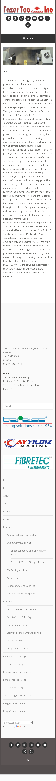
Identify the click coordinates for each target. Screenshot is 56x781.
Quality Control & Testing (19, 542)
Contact (7, 511)
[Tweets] (47, 18)
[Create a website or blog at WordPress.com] (28, 759)
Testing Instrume (15, 640)
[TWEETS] (24, 751)
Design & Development (14, 703)
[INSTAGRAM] (24, 744)
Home (6, 480)
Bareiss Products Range (14, 656)
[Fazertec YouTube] (34, 18)
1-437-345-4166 (11, 356)
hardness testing (36, 134)
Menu (30, 38)
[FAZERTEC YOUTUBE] (38, 744)
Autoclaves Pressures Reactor (21, 534)
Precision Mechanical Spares (21, 593)
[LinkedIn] (8, 18)
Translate (25, 726)
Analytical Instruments (17, 577)
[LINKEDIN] (11, 744)
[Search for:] (28, 406)
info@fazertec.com (12, 360)
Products (7, 527)
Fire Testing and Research (19, 570)
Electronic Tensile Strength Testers (28, 562)
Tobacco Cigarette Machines (21, 585)
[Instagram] (21, 18)
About (6, 495)
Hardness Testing (15, 664)
